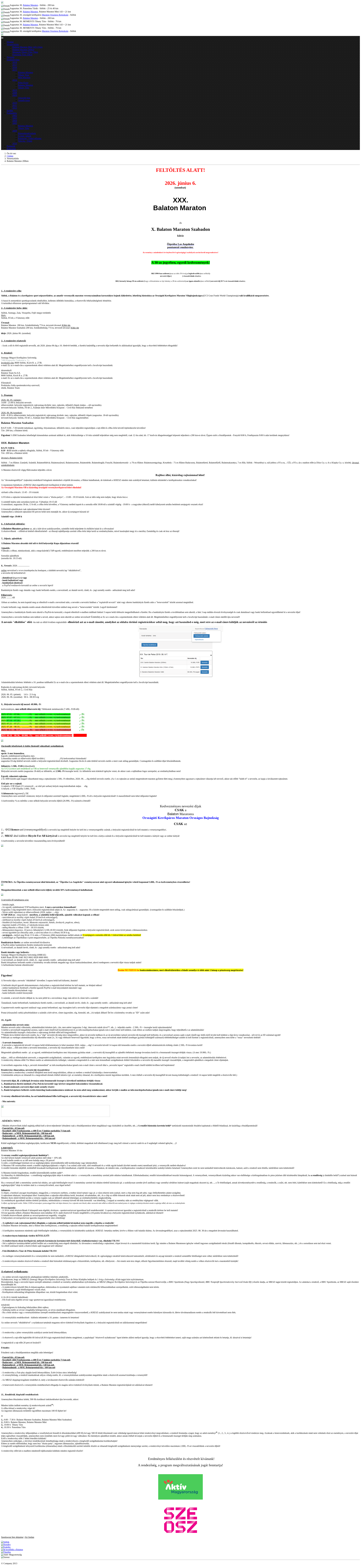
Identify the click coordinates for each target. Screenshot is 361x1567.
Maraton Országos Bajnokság (55, 15)
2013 (14, 90)
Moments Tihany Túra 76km (25, 52)
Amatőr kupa (24, 100)
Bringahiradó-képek (27, 133)
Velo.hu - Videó (25, 141)
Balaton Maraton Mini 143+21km (27, 47)
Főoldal (10, 42)
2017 (14, 65)
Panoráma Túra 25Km (22, 54)
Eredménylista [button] (13, 60)
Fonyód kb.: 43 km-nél (13, 1128)
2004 (14, 120)
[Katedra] (5, 1547)
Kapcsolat (11, 148)
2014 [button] (14, 80)
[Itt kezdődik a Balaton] (12, 1549)
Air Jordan (29, 1537)
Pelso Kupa (23, 82)
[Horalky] (6, 1544)
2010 (14, 103)
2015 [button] (14, 70)
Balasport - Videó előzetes (29, 138)
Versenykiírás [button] (13, 44)
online (4, 570)
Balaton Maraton (30, 5)
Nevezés (10, 57)
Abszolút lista (24, 98)
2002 (14, 115)
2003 (14, 118)
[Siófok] (5, 1542)
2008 (14, 93)
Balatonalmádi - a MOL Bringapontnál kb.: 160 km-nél (28, 1138)
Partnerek (11, 146)
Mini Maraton (24, 77)
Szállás (10, 110)
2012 (14, 108)
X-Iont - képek (24, 136)
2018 (14, 62)
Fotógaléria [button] (12, 113)
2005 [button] (14, 123)
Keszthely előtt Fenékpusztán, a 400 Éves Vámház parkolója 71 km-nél (36, 1131)
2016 (14, 67)
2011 (14, 105)
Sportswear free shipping (12, 1537)
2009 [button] (14, 95)
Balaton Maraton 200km (23, 49)
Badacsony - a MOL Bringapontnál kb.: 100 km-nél (27, 1133)
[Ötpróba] (6, 1552)
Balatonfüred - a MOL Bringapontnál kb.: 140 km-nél (28, 1136)
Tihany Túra (23, 75)
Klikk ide (65, 325)
